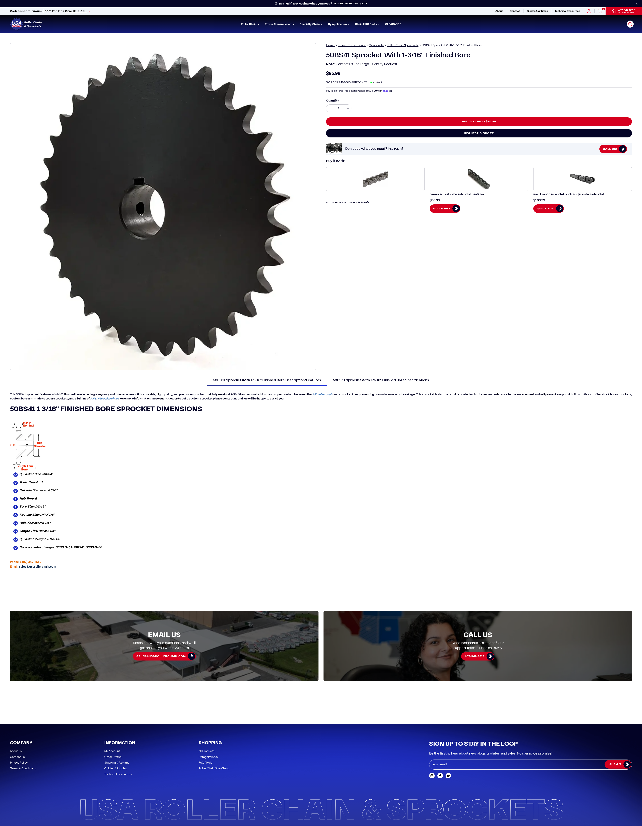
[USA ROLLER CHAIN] (26, 24)
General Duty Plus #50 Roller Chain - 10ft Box (457, 194)
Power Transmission (352, 45)
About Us (16, 721)
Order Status (113, 727)
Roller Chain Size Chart (214, 738)
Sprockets (376, 45)
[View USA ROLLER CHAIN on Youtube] (448, 745)
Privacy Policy (19, 732)
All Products (207, 721)
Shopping (210, 713)
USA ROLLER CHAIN (30, 802)
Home (330, 45)
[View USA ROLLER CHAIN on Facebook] (440, 745)
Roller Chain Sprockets (402, 45)
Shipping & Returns (116, 732)
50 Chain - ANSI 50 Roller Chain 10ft (347, 202)
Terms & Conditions (23, 738)
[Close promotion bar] (636, 3)
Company (21, 713)
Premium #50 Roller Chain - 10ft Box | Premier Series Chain (569, 194)
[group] (321, 4)
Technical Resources (118, 744)
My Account (112, 721)
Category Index (208, 727)
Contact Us (17, 727)
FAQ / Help (205, 732)
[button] (630, 24)
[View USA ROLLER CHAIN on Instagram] (432, 745)
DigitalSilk (623, 802)
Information (119, 713)
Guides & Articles (115, 738)
